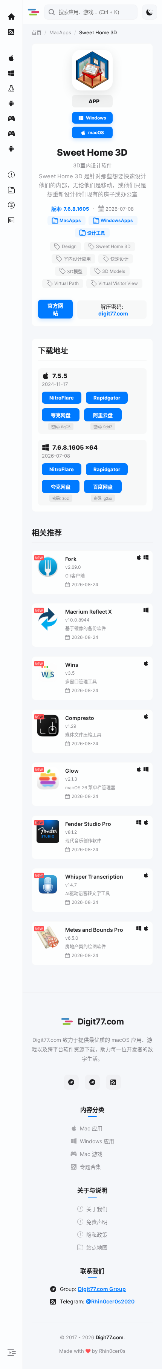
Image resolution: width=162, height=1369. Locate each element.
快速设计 (119, 259)
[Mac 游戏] (11, 118)
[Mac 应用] (11, 58)
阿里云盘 (103, 415)
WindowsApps (117, 220)
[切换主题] (149, 12)
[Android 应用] (11, 103)
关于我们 (96, 1209)
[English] (11, 220)
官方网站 (55, 309)
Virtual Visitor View (118, 283)
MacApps (60, 32)
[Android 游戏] (11, 148)
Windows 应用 (97, 1141)
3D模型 (75, 271)
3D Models (113, 271)
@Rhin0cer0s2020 (110, 1301)
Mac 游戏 (91, 1154)
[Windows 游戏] (11, 133)
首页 (36, 32)
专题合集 (90, 1167)
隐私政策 (96, 1234)
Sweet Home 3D (113, 246)
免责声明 (96, 1222)
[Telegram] (71, 1082)
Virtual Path (66, 283)
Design (69, 246)
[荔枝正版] (11, 205)
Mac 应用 (91, 1128)
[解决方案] (11, 175)
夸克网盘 (60, 415)
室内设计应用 (77, 259)
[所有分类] (11, 190)
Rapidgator (106, 398)
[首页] (11, 16)
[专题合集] (11, 32)
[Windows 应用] (11, 73)
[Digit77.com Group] (92, 1082)
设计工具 (96, 233)
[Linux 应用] (11, 88)
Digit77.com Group (102, 1289)
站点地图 (96, 1247)
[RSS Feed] (113, 1082)
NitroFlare (61, 398)
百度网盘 (103, 487)
